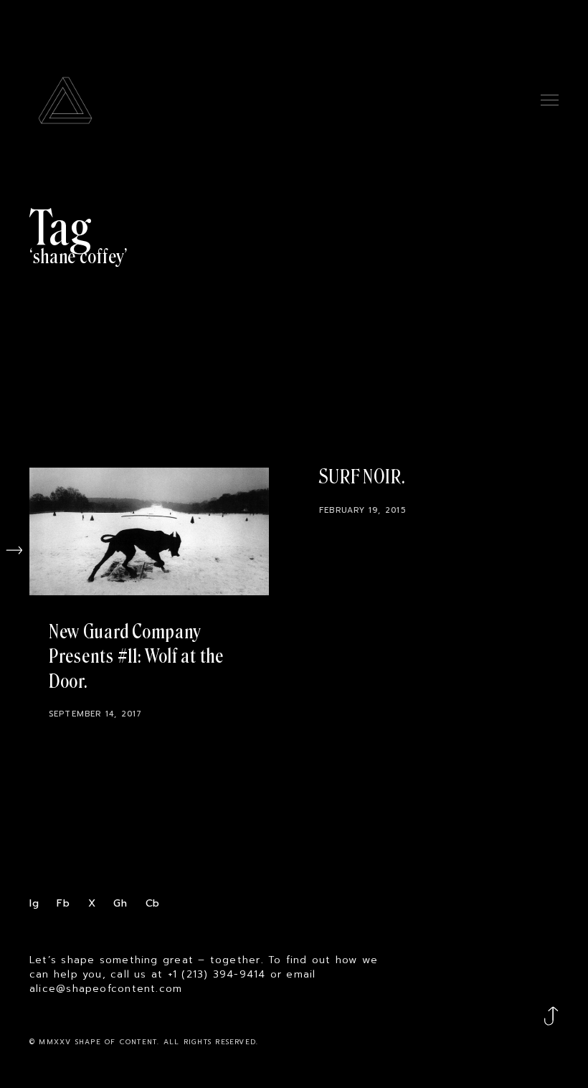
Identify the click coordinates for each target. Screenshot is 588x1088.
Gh (120, 903)
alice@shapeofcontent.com (105, 989)
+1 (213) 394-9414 (217, 975)
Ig (34, 903)
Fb (63, 903)
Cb (153, 903)
